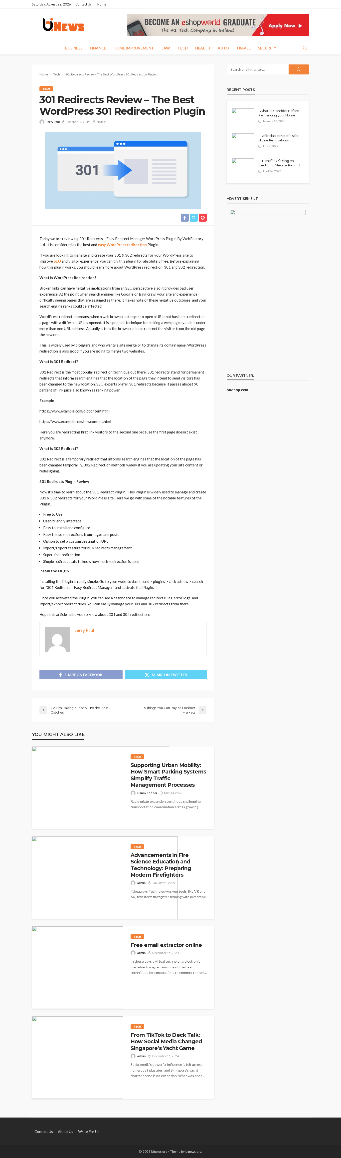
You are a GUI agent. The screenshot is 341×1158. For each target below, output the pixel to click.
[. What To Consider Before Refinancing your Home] (243, 117)
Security (267, 48)
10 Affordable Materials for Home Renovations (278, 138)
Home (101, 4)
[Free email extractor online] (77, 967)
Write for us (88, 1131)
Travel (243, 48)
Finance (98, 48)
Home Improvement (134, 48)
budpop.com (237, 389)
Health (202, 48)
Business (73, 48)
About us (65, 1131)
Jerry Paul (53, 122)
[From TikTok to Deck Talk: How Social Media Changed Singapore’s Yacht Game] (77, 1057)
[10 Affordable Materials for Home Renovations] (243, 142)
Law (166, 48)
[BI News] (63, 25)
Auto (223, 48)
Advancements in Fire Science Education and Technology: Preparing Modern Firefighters (161, 865)
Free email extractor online (166, 945)
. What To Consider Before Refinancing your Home (278, 113)
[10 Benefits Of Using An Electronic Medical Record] (243, 167)
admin (141, 883)
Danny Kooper (147, 793)
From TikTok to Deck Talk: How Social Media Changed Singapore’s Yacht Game (166, 1041)
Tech (182, 48)
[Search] (305, 47)
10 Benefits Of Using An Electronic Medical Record (279, 163)
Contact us (83, 4)
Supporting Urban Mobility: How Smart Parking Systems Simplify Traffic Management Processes (168, 775)
